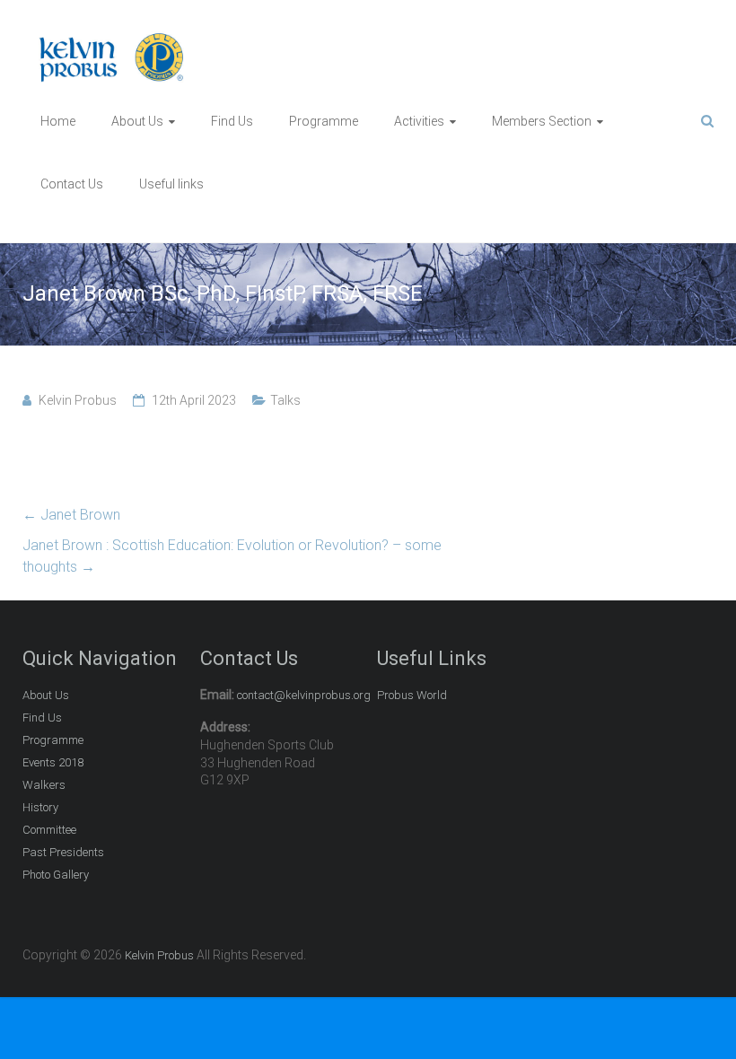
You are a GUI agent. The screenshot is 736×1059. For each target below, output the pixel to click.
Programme (323, 121)
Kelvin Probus (78, 400)
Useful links (171, 184)
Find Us (232, 121)
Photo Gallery (55, 874)
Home (57, 121)
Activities (419, 121)
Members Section (541, 121)
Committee (49, 829)
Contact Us (71, 184)
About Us (137, 121)
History (40, 807)
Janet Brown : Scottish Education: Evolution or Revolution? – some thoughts (232, 556)
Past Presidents (63, 852)
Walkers (44, 785)
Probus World (412, 695)
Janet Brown (71, 514)
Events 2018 (52, 762)
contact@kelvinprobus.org (304, 695)
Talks (285, 400)
